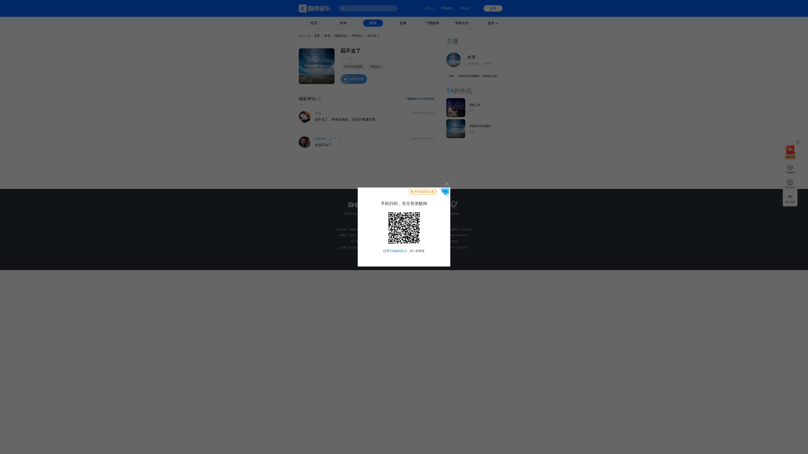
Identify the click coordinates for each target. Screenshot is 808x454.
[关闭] (446, 183)
